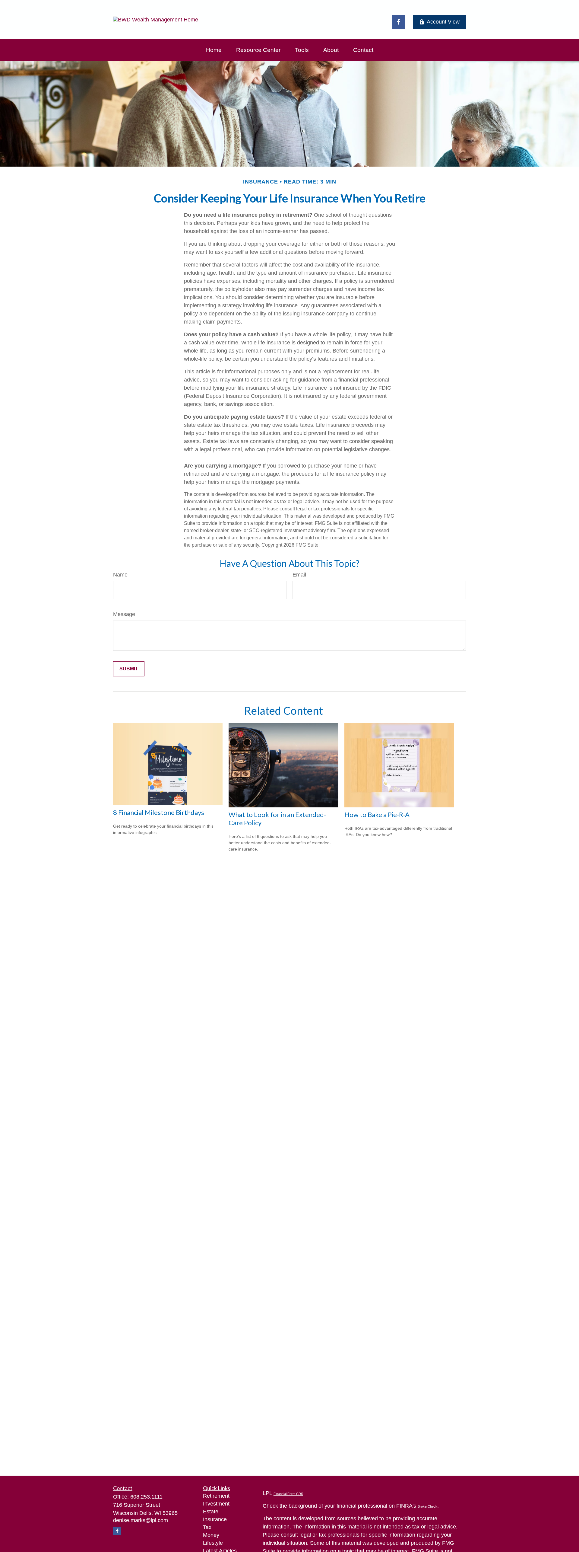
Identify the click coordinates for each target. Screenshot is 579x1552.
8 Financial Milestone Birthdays (158, 812)
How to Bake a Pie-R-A (377, 814)
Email (299, 575)
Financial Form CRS (288, 1494)
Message (124, 614)
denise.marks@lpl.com (140, 1520)
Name (120, 575)
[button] (214, 50)
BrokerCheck (427, 1506)
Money (211, 1535)
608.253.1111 (146, 1497)
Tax (207, 1527)
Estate (210, 1512)
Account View (443, 22)
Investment (216, 1504)
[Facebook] (398, 22)
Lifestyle (213, 1543)
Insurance (215, 1519)
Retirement (216, 1496)
